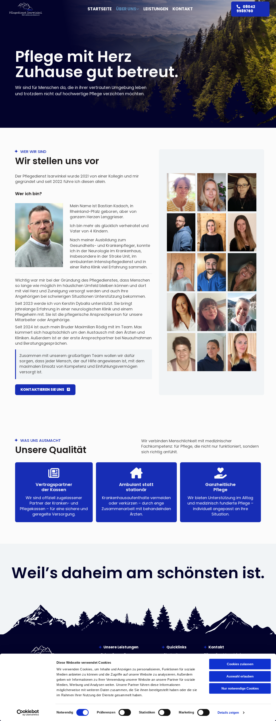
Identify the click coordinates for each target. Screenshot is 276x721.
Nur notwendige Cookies (240, 688)
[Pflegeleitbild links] (138, 9)
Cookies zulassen (240, 664)
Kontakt (182, 9)
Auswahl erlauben (240, 676)
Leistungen (155, 9)
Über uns (126, 9)
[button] (250, 9)
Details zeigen (228, 712)
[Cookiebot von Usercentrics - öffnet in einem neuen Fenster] (28, 712)
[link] (125, 9)
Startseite (100, 9)
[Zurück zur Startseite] (25, 9)
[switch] (125, 712)
